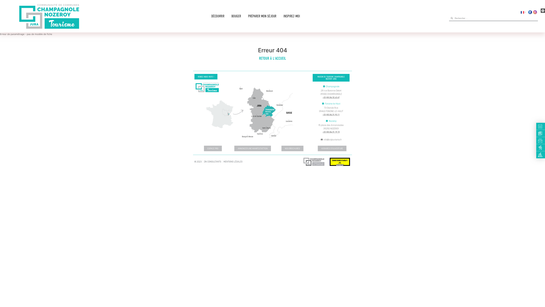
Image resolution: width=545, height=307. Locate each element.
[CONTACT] (541, 140)
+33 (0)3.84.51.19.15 (331, 132)
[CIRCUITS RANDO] (541, 148)
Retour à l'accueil (272, 58)
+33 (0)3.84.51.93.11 (331, 114)
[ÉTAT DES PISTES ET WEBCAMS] (541, 155)
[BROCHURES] (541, 133)
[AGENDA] (541, 126)
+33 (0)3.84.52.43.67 (331, 97)
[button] (543, 11)
